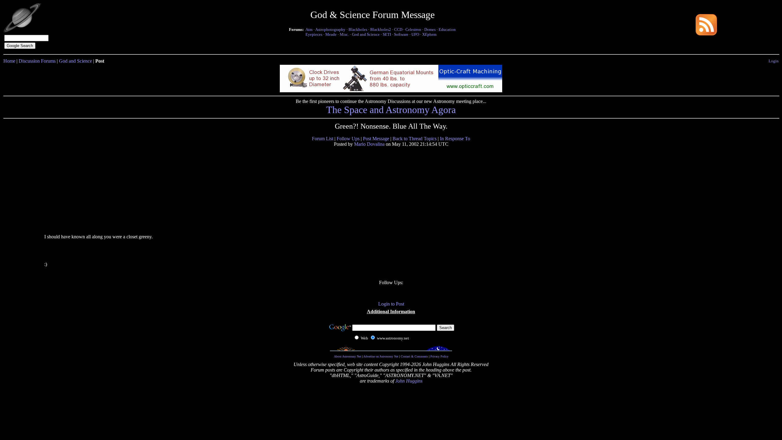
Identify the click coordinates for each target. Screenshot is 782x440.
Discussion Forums (37, 61)
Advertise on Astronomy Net (380, 356)
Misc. (344, 34)
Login (774, 61)
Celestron (413, 29)
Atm (308, 29)
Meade (331, 34)
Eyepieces (313, 34)
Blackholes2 (380, 29)
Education (447, 29)
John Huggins (408, 380)
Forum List (322, 138)
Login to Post (391, 303)
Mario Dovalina (369, 144)
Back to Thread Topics (415, 138)
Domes (430, 29)
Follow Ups (348, 138)
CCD (398, 29)
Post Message (376, 138)
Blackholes (358, 29)
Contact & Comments (414, 356)
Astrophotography (330, 29)
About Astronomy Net (347, 356)
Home (9, 61)
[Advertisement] (91, 190)
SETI (387, 34)
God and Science (366, 34)
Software (401, 34)
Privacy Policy (439, 356)
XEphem (429, 34)
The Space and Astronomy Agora (391, 109)
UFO (415, 34)
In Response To (455, 138)
